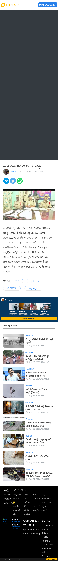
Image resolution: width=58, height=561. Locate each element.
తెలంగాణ (11, 19)
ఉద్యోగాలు (17, 494)
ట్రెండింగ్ (16, 498)
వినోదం (27, 502)
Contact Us (47, 525)
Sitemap (46, 556)
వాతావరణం (46, 502)
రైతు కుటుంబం (47, 498)
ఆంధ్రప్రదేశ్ (12, 13)
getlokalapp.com (31, 529)
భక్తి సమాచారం (37, 504)
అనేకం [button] (10, 156)
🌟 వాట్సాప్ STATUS (17, 506)
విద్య (43, 494)
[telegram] (6, 181)
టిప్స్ (14, 514)
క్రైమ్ (34, 494)
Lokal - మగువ (26, 496)
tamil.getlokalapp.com (34, 533)
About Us (46, 529)
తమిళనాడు (8, 503)
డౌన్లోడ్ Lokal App (51, 559)
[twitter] (13, 181)
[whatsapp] (20, 181)
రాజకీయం (28, 514)
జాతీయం (36, 498)
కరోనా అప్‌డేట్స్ (27, 508)
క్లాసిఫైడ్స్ (36, 510)
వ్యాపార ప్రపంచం (45, 508)
